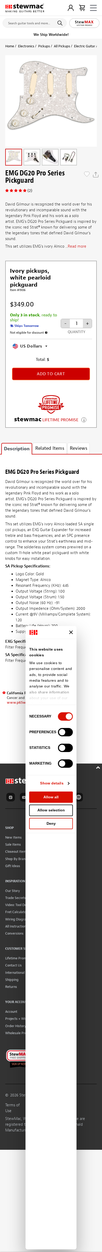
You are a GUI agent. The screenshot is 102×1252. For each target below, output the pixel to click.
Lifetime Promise (18, 958)
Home (9, 46)
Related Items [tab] (49, 448)
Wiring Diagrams (18, 919)
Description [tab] (17, 449)
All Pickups (62, 46)
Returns (11, 986)
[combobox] (35, 22)
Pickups (44, 46)
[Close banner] (71, 632)
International (15, 972)
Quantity (76, 332)
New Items (13, 837)
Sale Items (13, 844)
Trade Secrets (15, 898)
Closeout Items (16, 851)
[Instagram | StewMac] (11, 798)
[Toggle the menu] (93, 8)
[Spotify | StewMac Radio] (79, 798)
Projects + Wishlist (19, 1018)
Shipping (12, 979)
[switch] (65, 732)
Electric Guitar (84, 46)
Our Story (12, 891)
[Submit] (60, 23)
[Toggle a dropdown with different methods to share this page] (96, 175)
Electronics (26, 46)
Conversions (14, 933)
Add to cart (51, 374)
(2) (29, 190)
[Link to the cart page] (82, 8)
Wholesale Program (20, 1033)
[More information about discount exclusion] (46, 332)
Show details (51, 783)
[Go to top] (98, 767)
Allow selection (51, 810)
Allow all (51, 797)
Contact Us (13, 965)
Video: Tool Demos (19, 905)
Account (11, 1011)
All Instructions (16, 926)
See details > (84, 419)
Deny (51, 823)
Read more (77, 246)
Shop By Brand (16, 859)
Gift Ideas (12, 866)
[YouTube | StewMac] (25, 798)
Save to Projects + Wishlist (87, 175)
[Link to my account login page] (71, 8)
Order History (15, 1026)
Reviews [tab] (78, 448)
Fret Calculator (16, 912)
